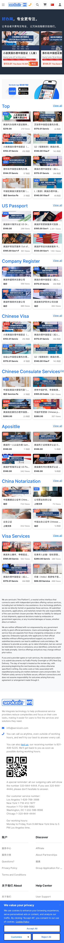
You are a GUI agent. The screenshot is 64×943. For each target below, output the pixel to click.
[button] (58, 49)
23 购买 (26, 416)
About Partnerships (46, 854)
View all (57, 105)
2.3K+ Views (55, 229)
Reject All (46, 937)
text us (24, 744)
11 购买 (27, 449)
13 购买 (57, 449)
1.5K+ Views (55, 394)
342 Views (25, 471)
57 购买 (26, 173)
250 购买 (26, 151)
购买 (34, 63)
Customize (16, 937)
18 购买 (58, 471)
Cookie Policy (22, 921)
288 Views (56, 559)
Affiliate (40, 848)
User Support (43, 896)
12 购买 (58, 526)
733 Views (25, 504)
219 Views (25, 129)
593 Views (25, 559)
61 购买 (27, 361)
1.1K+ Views (56, 251)
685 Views (25, 306)
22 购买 (57, 129)
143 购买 (57, 151)
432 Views (25, 526)
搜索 (38, 861)
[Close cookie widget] (60, 904)
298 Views (25, 228)
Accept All (32, 928)
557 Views (56, 416)
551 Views (25, 251)
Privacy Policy (9, 868)
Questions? (8, 861)
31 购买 (26, 195)
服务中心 (6, 848)
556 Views (25, 284)
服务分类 (6, 854)
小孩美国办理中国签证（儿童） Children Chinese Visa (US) (20, 54)
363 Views (56, 306)
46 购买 (57, 195)
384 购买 (57, 173)
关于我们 (6, 896)
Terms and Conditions (14, 874)
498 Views (56, 581)
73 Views (57, 504)
